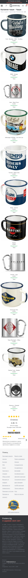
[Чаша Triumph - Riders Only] (14, 157)
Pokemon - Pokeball (14, 405)
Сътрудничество (19, 464)
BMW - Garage (14, 74)
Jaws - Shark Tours (14, 102)
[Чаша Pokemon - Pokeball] (14, 390)
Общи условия (6, 476)
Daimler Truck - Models (14, 370)
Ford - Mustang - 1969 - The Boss (14, 39)
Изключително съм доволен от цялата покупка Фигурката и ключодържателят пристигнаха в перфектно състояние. (14, 441)
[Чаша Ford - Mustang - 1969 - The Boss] (14, 25)
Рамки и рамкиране (20, 459)
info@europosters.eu (11, 561)
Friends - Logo (14, 274)
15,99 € (14, 40)
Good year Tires (14, 309)
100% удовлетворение (13, 512)
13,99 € (14, 276)
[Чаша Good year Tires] (14, 294)
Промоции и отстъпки (7, 491)
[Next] (26, 440)
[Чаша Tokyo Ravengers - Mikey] (14, 327)
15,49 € (14, 104)
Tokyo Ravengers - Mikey (14, 340)
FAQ (3, 464)
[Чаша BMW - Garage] (14, 59)
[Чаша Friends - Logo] (14, 261)
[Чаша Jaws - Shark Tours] (14, 91)
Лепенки (17, 462)
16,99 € (14, 75)
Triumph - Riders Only (14, 172)
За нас (4, 467)
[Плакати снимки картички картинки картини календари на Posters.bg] (14, 5)
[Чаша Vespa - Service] (14, 192)
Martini (14, 242)
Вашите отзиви (18, 456)
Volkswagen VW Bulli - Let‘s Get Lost (14, 137)
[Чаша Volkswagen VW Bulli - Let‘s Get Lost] (14, 122)
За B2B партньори (19, 485)
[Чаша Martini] (14, 227)
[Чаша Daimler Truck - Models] (14, 357)
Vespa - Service (14, 207)
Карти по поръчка (19, 494)
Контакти (4, 462)
